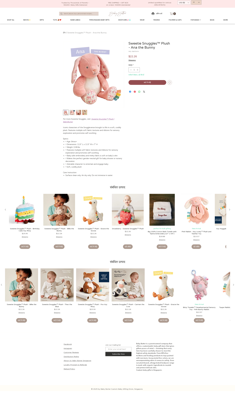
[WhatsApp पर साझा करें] (139, 91)
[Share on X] (144, 91)
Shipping (132, 60)
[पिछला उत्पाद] (5, 209)
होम (64, 32)
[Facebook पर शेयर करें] (130, 91)
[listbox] (183, 3)
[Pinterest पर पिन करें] (134, 91)
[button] (183, 3)
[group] (117, 221)
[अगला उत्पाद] (229, 209)
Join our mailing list (113, 345)
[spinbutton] (134, 69)
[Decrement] (130, 69)
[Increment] (137, 69)
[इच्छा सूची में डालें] (169, 82)
